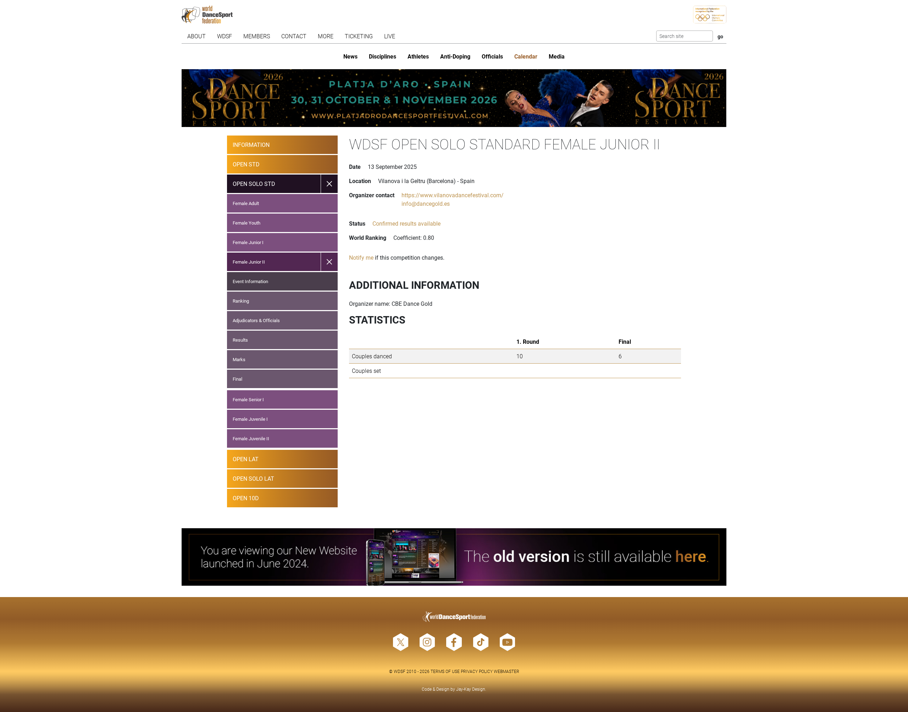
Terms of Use (445, 671)
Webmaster (506, 671)
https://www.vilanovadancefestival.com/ (453, 195)
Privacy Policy (477, 671)
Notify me (361, 257)
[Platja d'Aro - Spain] (454, 98)
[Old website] (454, 557)
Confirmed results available (406, 223)
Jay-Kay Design (470, 689)
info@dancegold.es (426, 203)
